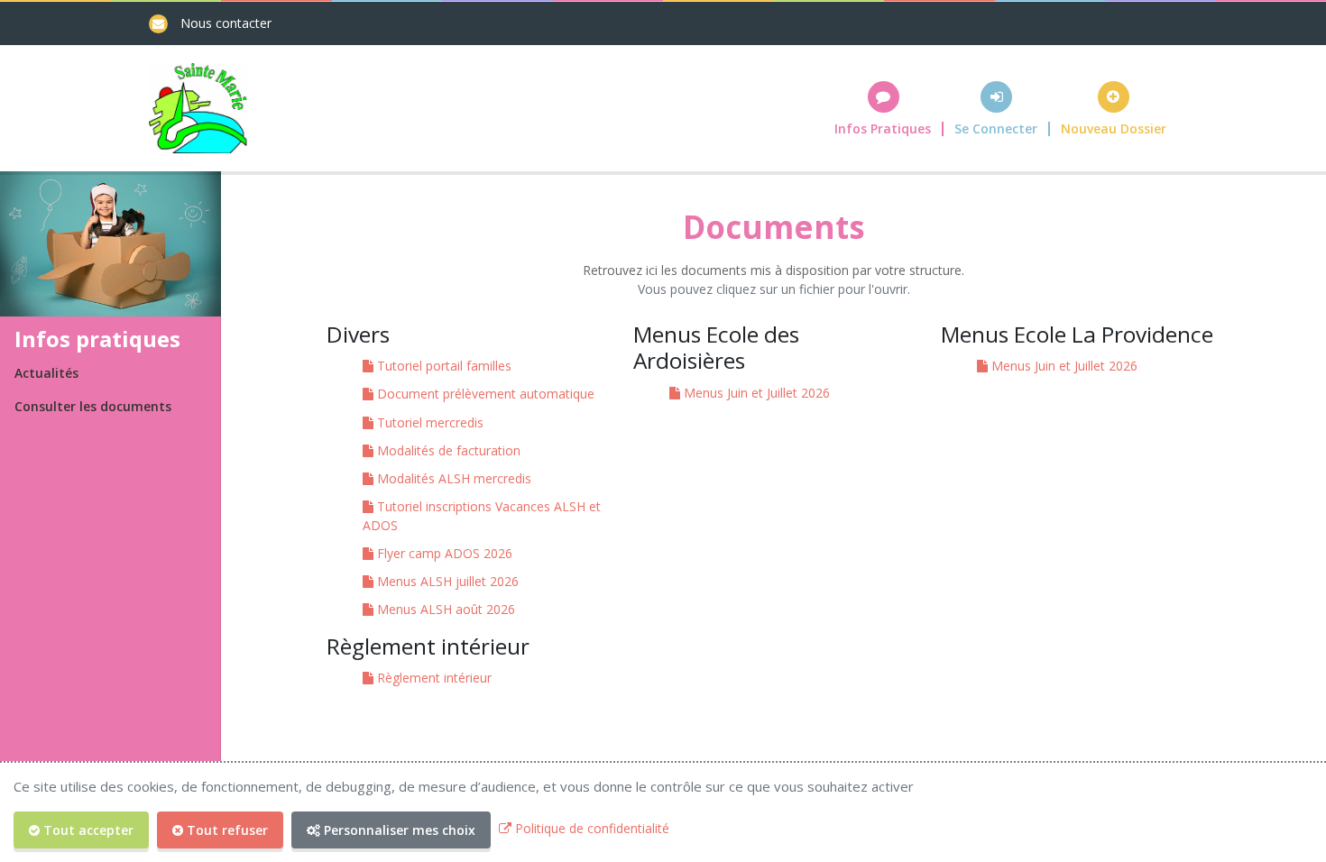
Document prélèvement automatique (483, 393)
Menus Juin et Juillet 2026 (755, 392)
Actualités (46, 372)
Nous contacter (226, 23)
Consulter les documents (92, 406)
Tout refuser (225, 830)
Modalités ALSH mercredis (452, 478)
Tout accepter (87, 830)
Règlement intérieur (432, 677)
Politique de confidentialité (590, 828)
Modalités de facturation (446, 450)
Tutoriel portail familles (442, 365)
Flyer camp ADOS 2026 (442, 553)
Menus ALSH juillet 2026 (446, 581)
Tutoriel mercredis (428, 422)
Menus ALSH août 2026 (444, 609)
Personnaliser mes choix (397, 830)
